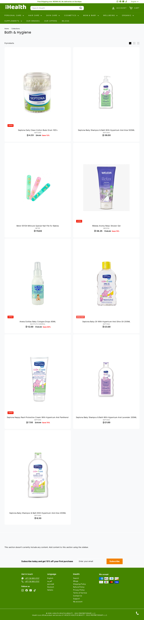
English (50, 578)
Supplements (12, 21)
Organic (127, 15)
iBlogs (65, 21)
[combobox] (57, 8)
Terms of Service (80, 593)
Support (76, 599)
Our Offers (50, 21)
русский (50, 584)
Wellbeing (109, 15)
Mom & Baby (90, 15)
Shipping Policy (79, 584)
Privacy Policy (78, 590)
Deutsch (50, 587)
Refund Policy (78, 587)
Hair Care (34, 15)
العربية (49, 581)
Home (6, 28)
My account (77, 602)
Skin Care (52, 15)
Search (76, 578)
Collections (15, 28)
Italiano (50, 590)
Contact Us (77, 596)
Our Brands (33, 21)
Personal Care (13, 15)
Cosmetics (70, 15)
